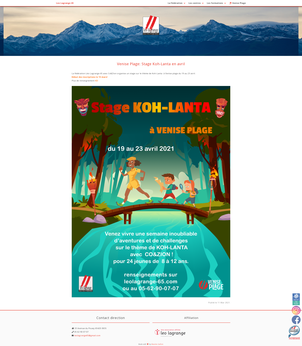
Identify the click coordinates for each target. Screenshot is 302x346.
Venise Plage (239, 3)
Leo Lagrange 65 (65, 3)
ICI (96, 80)
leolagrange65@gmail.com (87, 335)
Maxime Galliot (157, 344)
